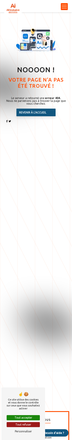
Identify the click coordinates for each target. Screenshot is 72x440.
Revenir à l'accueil (32, 112)
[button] (52, 433)
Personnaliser (23, 431)
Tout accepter (23, 417)
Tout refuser (23, 424)
